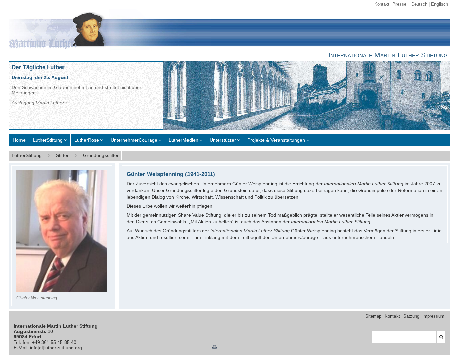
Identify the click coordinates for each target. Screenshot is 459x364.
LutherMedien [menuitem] (183, 140)
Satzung (411, 316)
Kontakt (381, 4)
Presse (399, 4)
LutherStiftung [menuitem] (48, 140)
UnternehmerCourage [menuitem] (134, 140)
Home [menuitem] (19, 140)
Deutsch (419, 4)
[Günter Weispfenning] (61, 290)
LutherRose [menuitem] (86, 140)
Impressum (433, 316)
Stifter (62, 155)
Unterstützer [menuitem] (223, 140)
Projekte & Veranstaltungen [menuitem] (276, 140)
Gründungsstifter (101, 155)
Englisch (439, 4)
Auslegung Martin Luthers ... (42, 102)
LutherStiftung (27, 155)
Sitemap (373, 316)
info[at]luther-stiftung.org (56, 347)
